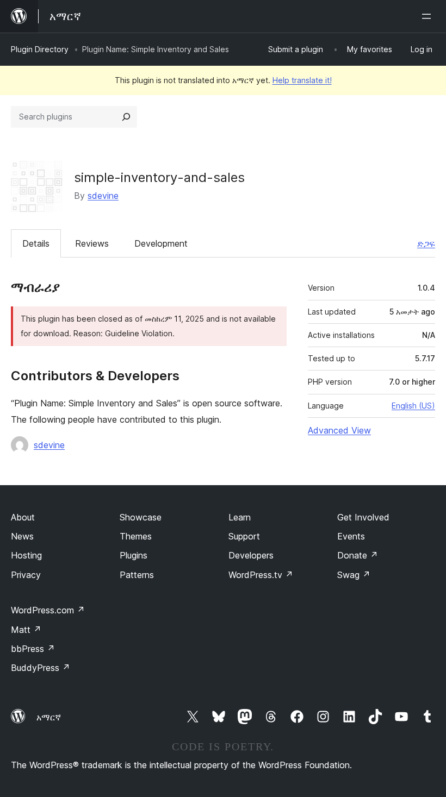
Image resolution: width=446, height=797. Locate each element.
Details (35, 243)
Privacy (26, 574)
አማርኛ (48, 717)
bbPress (33, 648)
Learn (239, 517)
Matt (26, 629)
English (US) (413, 405)
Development (161, 243)
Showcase (141, 517)
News (22, 536)
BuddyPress (40, 667)
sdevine (103, 195)
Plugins (133, 555)
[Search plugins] (126, 117)
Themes (136, 536)
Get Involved (363, 517)
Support (244, 536)
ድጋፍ (426, 243)
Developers (251, 555)
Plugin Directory (40, 49)
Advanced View (339, 430)
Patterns (137, 574)
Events (351, 536)
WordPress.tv (260, 574)
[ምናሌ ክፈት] (428, 16)
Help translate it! (302, 80)
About (23, 517)
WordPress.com (48, 610)
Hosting (26, 555)
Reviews (92, 243)
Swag (353, 574)
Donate (357, 555)
